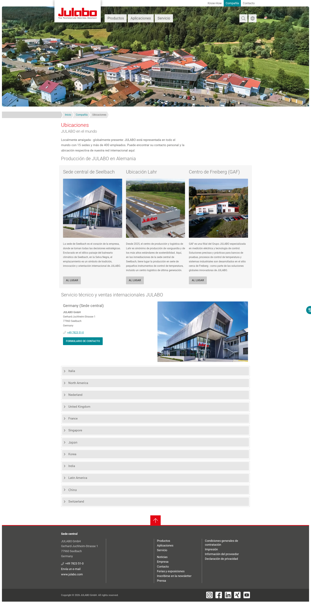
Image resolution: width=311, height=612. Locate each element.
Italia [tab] (71, 371)
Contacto (249, 3)
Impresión (211, 549)
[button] (92, 208)
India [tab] (71, 466)
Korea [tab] (72, 454)
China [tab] (72, 489)
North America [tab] (78, 383)
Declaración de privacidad (221, 558)
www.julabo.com (72, 574)
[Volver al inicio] (155, 520)
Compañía (232, 3)
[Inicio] (77, 11)
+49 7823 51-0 (75, 332)
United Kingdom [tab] (79, 406)
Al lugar (72, 280)
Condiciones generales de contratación (221, 542)
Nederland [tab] (75, 395)
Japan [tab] (72, 442)
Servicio (164, 18)
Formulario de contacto (83, 341)
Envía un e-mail (71, 569)
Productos (116, 18)
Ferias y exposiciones (170, 571)
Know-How (215, 3)
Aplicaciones (141, 18)
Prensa (161, 580)
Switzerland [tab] (76, 501)
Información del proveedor (222, 554)
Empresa (162, 561)
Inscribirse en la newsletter (174, 576)
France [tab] (73, 418)
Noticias (162, 557)
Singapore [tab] (75, 430)
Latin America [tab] (77, 478)
